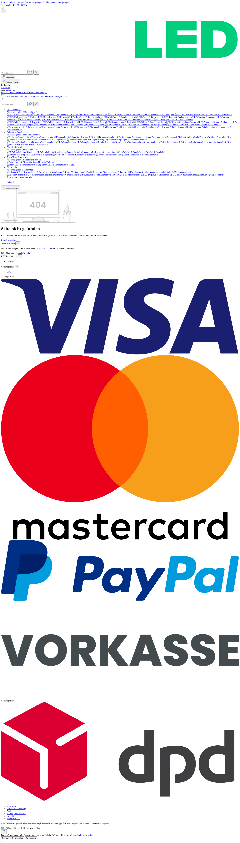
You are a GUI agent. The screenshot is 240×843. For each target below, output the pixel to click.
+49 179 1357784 (44, 248)
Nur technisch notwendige (12, 838)
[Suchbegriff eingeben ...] (2, 100)
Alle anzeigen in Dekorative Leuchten (24, 134)
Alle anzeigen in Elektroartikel (20, 170)
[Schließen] (2, 841)
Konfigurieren (31, 838)
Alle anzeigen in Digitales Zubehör (22, 150)
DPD (9, 272)
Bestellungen (41, 92)
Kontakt (10, 816)
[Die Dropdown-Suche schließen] (36, 72)
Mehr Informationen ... (87, 835)
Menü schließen (12, 82)
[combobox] (14, 73)
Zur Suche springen (33, 2)
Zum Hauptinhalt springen (13, 2)
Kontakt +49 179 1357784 (15, 5)
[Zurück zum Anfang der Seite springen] (4, 831)
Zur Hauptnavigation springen (55, 2)
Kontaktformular (23, 253)
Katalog (10, 182)
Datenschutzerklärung (16, 808)
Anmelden (5, 87)
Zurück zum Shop (9, 240)
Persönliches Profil (18, 92)
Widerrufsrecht (13, 818)
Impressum (11, 806)
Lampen (10, 261)
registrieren (10, 90)
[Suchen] (30, 72)
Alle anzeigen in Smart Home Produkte (24, 160)
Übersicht (5, 92)
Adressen (31, 92)
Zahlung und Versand (16, 813)
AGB (9, 811)
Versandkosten (48, 823)
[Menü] (3, 11)
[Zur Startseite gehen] (120, 69)
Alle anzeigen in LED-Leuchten (21, 112)
